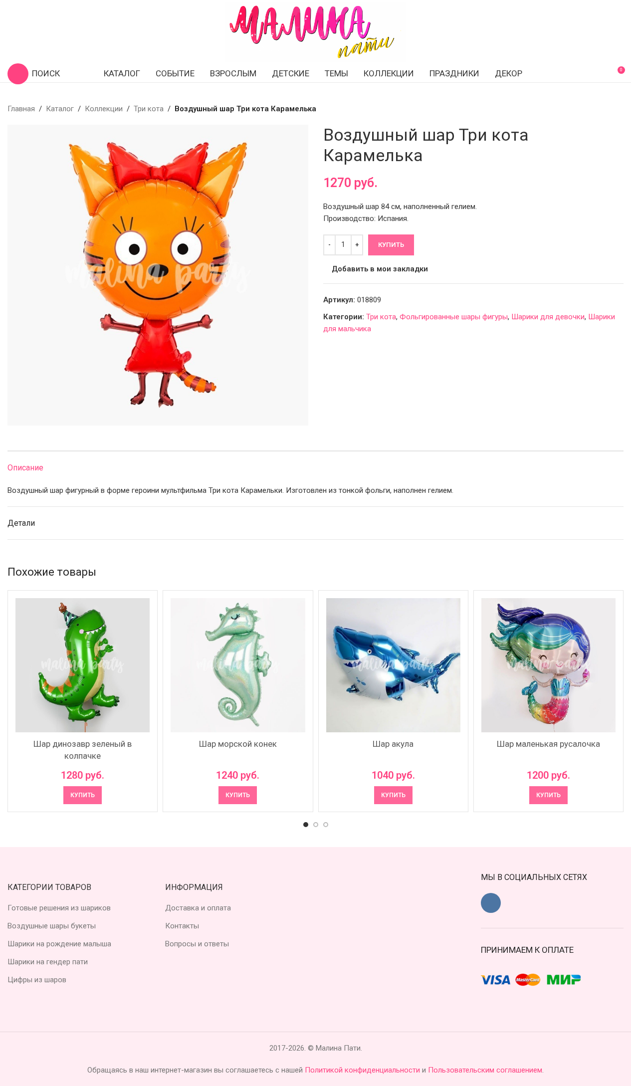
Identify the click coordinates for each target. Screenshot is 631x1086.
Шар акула (393, 744)
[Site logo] (316, 31)
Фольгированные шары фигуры (454, 316)
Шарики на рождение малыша (59, 943)
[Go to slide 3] (325, 824)
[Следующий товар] (618, 109)
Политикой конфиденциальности (363, 1070)
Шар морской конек (238, 744)
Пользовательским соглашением (485, 1070)
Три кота (149, 108)
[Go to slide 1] (305, 824)
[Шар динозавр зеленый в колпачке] (82, 665)
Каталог (60, 108)
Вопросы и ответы (197, 943)
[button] (82, 795)
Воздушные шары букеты (51, 925)
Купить (391, 244)
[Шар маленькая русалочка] (548, 665)
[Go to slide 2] (315, 824)
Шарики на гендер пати (47, 961)
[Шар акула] (393, 665)
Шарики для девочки (548, 316)
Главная (21, 108)
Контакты (182, 925)
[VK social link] (491, 903)
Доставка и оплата (198, 907)
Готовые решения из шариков (59, 907)
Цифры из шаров (36, 979)
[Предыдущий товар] (594, 109)
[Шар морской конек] (238, 665)
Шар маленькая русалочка (548, 744)
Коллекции (104, 108)
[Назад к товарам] (606, 109)
